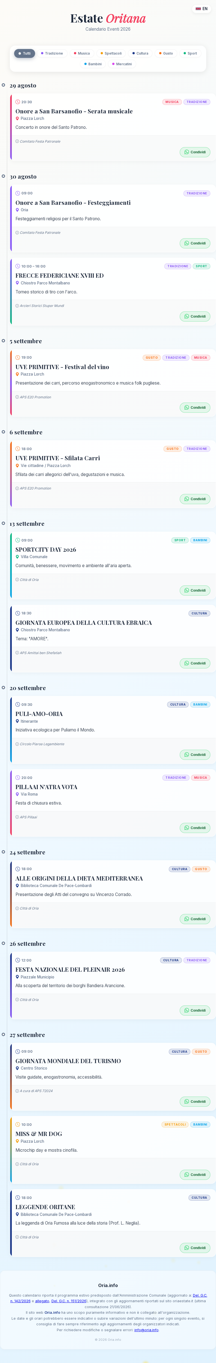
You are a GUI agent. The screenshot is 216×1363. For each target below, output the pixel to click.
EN (205, 8)
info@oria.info (146, 1330)
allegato (42, 1301)
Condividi (198, 152)
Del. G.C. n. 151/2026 (68, 1301)
